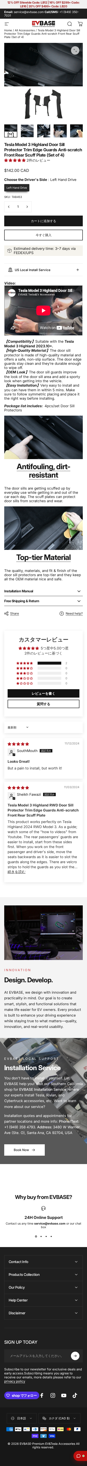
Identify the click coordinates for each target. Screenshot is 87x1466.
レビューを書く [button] (43, 693)
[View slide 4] (51, 1236)
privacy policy (14, 1381)
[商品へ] (10, 130)
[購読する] (75, 1356)
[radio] (16, 188)
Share (14, 613)
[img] (18, 744)
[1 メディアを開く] (75, 50)
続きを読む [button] (17, 872)
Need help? (74, 613)
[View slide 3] (46, 1236)
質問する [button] (43, 704)
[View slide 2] (41, 1236)
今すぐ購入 (44, 235)
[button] (15, 160)
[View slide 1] (35, 1236)
